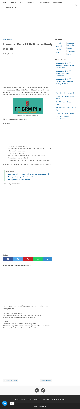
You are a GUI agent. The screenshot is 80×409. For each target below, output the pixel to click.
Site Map (29, 399)
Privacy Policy (46, 399)
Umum (69, 54)
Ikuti (21, 2)
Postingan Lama (46, 380)
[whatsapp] (37, 259)
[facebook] (8, 259)
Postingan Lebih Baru (10, 380)
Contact (23, 399)
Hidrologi (58, 49)
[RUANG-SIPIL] (4, 2)
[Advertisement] (40, 21)
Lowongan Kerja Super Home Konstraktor (21, 177)
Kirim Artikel (30, 2)
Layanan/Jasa (10, 7)
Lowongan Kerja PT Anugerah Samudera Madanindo (63, 73)
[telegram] (47, 259)
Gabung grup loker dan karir (65, 113)
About (17, 399)
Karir (57, 52)
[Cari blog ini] (76, 5)
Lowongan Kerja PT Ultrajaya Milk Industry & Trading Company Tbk (29, 174)
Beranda (13, 2)
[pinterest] (28, 259)
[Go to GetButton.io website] (5, 407)
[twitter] (18, 259)
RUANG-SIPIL (42, 406)
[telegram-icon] (43, 390)
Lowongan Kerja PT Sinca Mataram (19, 179)
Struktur (69, 48)
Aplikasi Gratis (44, 2)
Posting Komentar (8, 54)
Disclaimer (37, 399)
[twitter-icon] (37, 390)
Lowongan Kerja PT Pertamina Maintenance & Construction (65, 65)
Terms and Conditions (58, 399)
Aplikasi (58, 43)
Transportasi (71, 51)
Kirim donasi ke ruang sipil (65, 93)
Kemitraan (57, 2)
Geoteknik (59, 46)
